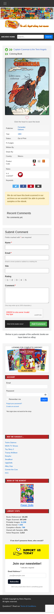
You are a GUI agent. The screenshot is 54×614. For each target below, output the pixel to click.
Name (8, 243)
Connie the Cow (11, 470)
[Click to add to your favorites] (27, 118)
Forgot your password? (14, 403)
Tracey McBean (11, 453)
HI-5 (6, 473)
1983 (19, 134)
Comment (10, 285)
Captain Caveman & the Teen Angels (30, 49)
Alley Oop (9, 466)
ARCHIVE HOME (8, 37)
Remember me (15, 399)
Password (10, 391)
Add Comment (38, 324)
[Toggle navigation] (5, 3)
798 (23, 527)
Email (8, 253)
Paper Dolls (27, 505)
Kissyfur (8, 456)
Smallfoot (8, 459)
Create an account (12, 406)
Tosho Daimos (10, 442)
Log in (44, 399)
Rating (8, 276)
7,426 (20, 525)
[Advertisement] (27, 424)
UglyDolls (8, 463)
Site (7, 266)
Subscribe (14, 582)
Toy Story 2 (9, 449)
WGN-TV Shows (11, 446)
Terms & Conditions (28, 606)
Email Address (14, 571)
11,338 (23, 522)
